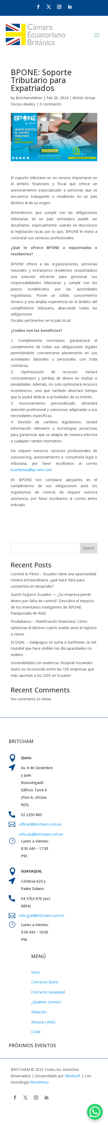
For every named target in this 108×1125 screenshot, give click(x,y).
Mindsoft (72, 1075)
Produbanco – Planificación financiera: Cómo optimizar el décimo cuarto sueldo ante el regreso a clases (54, 627)
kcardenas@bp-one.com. (32, 469)
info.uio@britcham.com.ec (41, 834)
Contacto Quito (44, 981)
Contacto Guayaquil (48, 991)
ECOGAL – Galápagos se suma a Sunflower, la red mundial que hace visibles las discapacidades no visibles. (53, 648)
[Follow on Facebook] (38, 7)
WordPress (39, 1082)
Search (88, 547)
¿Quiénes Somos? (46, 1001)
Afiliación (39, 1011)
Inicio (35, 972)
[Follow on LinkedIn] (70, 7)
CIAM (35, 1031)
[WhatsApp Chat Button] (95, 1112)
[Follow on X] (49, 7)
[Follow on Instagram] (59, 7)
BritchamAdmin (29, 97)
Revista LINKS (43, 1022)
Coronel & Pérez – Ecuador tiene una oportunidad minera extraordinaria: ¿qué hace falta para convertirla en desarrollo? (53, 580)
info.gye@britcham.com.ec (42, 915)
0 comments (50, 104)
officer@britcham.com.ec (40, 824)
